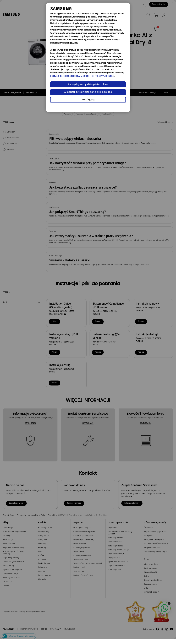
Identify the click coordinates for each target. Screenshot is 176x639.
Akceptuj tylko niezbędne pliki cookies (88, 92)
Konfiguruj (88, 100)
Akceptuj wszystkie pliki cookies (88, 84)
